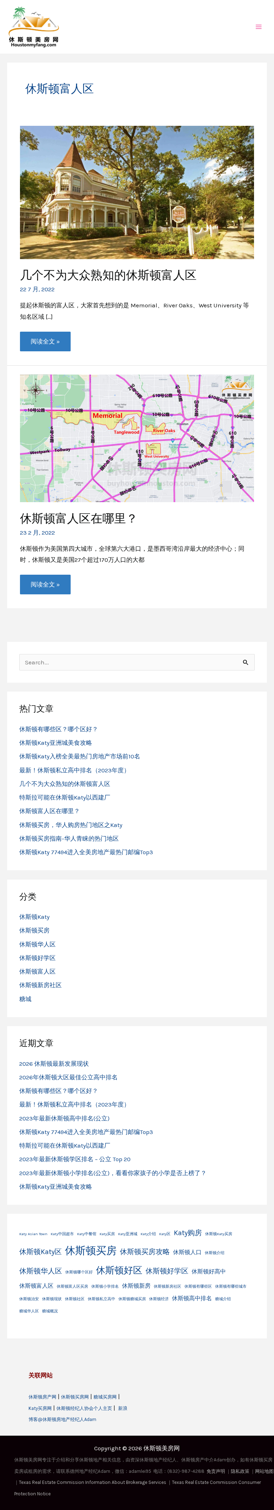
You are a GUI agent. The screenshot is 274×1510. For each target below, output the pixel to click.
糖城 (25, 998)
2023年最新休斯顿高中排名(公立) (64, 1118)
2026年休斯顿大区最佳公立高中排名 (68, 1077)
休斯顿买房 (34, 930)
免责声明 (216, 1471)
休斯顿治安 (29, 1299)
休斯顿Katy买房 (218, 1234)
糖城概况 (50, 1311)
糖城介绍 (223, 1299)
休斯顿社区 (75, 1299)
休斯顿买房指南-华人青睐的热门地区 (69, 838)
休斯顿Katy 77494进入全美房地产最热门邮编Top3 (86, 852)
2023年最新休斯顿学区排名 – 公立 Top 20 (75, 1159)
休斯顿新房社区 (40, 985)
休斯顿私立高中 (101, 1299)
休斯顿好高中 (209, 1271)
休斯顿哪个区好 (79, 1272)
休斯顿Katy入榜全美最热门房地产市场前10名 (79, 756)
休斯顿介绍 (214, 1253)
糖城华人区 (29, 1311)
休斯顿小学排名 (105, 1286)
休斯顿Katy (34, 916)
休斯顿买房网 (75, 1397)
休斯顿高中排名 (192, 1298)
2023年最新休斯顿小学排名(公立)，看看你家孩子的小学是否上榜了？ (113, 1173)
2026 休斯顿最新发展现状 (54, 1063)
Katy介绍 (148, 1234)
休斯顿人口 (187, 1252)
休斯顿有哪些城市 (231, 1286)
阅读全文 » (45, 344)
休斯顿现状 (52, 1299)
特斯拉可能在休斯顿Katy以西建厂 (64, 797)
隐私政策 (240, 1471)
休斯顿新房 (136, 1285)
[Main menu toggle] (259, 27)
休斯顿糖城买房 (132, 1299)
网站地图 (264, 1471)
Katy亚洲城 (127, 1234)
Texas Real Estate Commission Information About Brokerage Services (93, 1482)
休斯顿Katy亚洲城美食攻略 (55, 742)
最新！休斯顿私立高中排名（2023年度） (74, 770)
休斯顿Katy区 (40, 1252)
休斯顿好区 (119, 1270)
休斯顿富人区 (37, 971)
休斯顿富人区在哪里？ (79, 518)
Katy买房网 (40, 1408)
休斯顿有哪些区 (198, 1286)
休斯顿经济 (159, 1299)
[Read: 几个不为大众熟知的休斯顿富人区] (137, 191)
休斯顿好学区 (37, 957)
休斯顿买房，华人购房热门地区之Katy (70, 824)
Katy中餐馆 (86, 1234)
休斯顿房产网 (42, 1397)
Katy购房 (188, 1233)
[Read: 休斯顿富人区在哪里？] (137, 437)
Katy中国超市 (62, 1234)
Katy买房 (107, 1234)
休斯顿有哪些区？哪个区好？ (58, 729)
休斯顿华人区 (37, 944)
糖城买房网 (105, 1397)
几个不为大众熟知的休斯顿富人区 (108, 275)
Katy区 (165, 1234)
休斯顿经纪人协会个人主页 (84, 1408)
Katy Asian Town (33, 1234)
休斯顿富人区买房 (72, 1286)
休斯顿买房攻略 (145, 1252)
